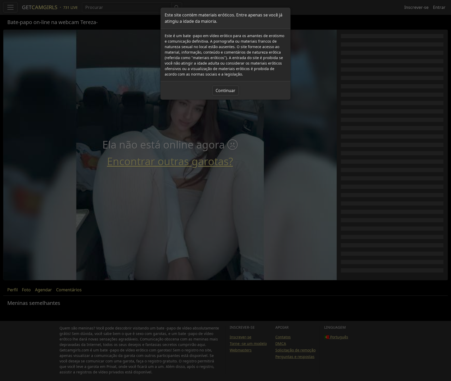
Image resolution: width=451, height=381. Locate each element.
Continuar (225, 90)
